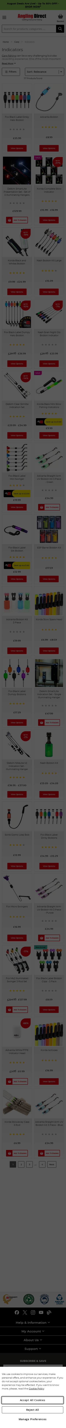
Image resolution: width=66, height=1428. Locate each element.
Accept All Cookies (32, 1400)
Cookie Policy (36, 1388)
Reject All (32, 1409)
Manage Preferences (33, 1419)
